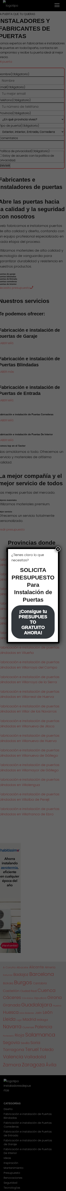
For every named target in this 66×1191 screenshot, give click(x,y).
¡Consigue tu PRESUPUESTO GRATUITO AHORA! (33, 622)
